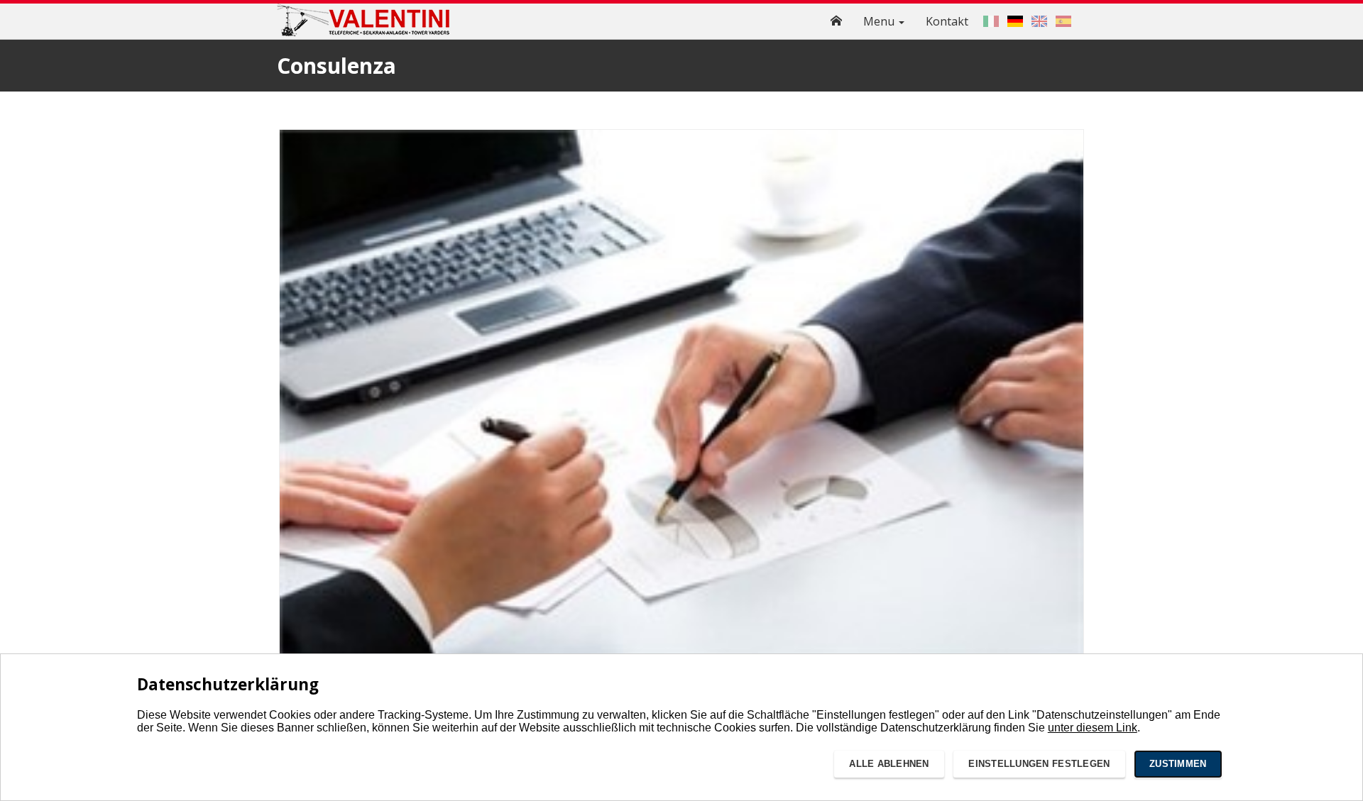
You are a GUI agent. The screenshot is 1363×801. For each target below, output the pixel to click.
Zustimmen (1177, 763)
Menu (880, 21)
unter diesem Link (1092, 728)
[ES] (1063, 21)
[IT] (991, 21)
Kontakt (947, 21)
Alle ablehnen (889, 763)
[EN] (1039, 21)
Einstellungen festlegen (1039, 763)
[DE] (1015, 21)
